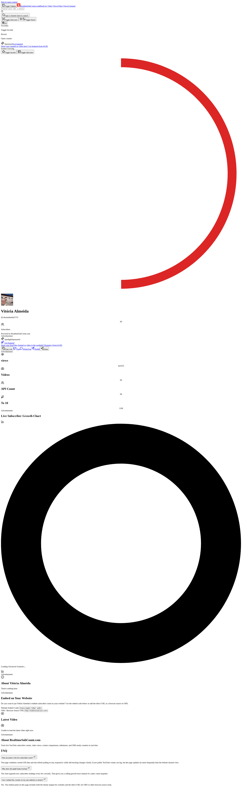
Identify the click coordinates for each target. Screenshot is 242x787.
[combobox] (12, 9)
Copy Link (8, 349)
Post (18, 349)
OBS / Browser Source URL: (13, 710)
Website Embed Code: (10, 708)
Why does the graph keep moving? (14, 769)
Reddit (37, 349)
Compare (71, 6)
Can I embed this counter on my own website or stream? (22, 780)
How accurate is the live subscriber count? (17, 758)
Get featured (18, 44)
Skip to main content (9, 2)
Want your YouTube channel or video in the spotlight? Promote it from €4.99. (31, 345)
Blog (41, 6)
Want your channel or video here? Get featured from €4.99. (24, 46)
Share (46, 349)
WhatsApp (27, 349)
